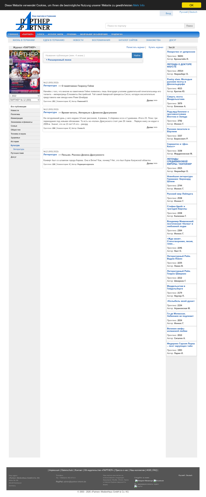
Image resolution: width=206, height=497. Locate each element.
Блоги (40, 34)
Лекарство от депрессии (181, 51)
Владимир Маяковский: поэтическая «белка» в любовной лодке (180, 224)
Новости (77, 40)
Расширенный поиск (58, 59)
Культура (15, 145)
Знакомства (153, 40)
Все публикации (18, 106)
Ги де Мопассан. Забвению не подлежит (180, 314)
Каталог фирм (55, 34)
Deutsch (193, 12)
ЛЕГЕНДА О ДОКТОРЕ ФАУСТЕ (179, 65)
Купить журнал (155, 47)
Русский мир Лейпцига (180, 193)
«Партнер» (27, 34)
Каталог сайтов (127, 40)
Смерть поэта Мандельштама (175, 97)
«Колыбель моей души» (181, 301)
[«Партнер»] (32, 20)
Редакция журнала (85, 164)
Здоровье (15, 138)
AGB (148, 470)
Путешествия (17, 153)
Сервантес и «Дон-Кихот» (177, 145)
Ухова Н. (81, 128)
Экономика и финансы (21, 122)
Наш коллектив (137, 470)
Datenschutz (67, 470)
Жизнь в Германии (23, 40)
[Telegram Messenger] (144, 481)
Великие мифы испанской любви (177, 329)
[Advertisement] (103, 71)
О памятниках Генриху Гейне (78, 86)
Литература (18, 149)
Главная (13, 34)
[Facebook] (159, 481)
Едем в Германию (53, 40)
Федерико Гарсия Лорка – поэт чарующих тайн (181, 344)
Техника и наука (18, 134)
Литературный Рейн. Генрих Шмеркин (179, 272)
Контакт (78, 470)
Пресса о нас (121, 470)
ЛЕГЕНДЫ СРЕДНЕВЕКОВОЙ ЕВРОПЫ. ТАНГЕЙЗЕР (179, 161)
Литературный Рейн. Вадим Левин (179, 257)
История (15, 141)
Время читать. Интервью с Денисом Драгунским (89, 112)
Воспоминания (100, 40)
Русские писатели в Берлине (178, 130)
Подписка (117, 34)
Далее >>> (152, 100)
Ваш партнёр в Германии (44, 16)
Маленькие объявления (94, 34)
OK (191, 5)
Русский (184, 12)
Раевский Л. (82, 101)
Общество (15, 130)
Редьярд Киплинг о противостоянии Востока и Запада (178, 114)
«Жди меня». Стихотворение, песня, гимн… (180, 241)
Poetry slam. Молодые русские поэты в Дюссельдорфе (179, 82)
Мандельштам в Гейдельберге (176, 287)
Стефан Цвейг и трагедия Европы (177, 207)
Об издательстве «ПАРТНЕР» (98, 470)
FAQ (155, 470)
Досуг (172, 40)
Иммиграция (17, 118)
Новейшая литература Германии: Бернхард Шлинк (180, 179)
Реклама (71, 34)
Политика (15, 114)
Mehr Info (139, 5)
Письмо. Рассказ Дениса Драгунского (83, 154)
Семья (14, 126)
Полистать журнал (135, 47)
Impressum (54, 470)
